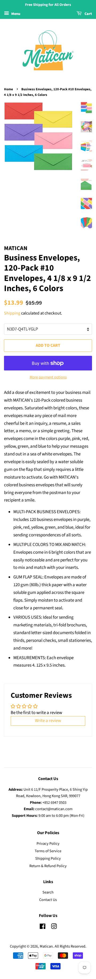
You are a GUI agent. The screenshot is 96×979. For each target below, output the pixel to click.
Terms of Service (48, 851)
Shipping (12, 313)
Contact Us (48, 900)
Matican (46, 946)
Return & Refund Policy (48, 866)
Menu (15, 14)
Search (48, 892)
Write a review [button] (48, 720)
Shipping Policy (48, 858)
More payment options (48, 377)
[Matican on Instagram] (54, 927)
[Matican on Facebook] (42, 927)
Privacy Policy (48, 843)
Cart (88, 14)
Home (8, 89)
